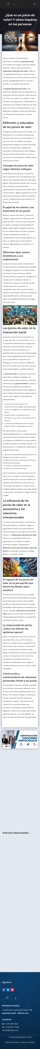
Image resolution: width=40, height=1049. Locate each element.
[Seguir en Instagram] (12, 990)
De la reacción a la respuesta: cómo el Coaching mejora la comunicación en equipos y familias (18, 908)
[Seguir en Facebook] (3, 990)
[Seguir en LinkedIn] (8, 990)
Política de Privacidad (11, 1042)
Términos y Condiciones (27, 1042)
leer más (7, 872)
